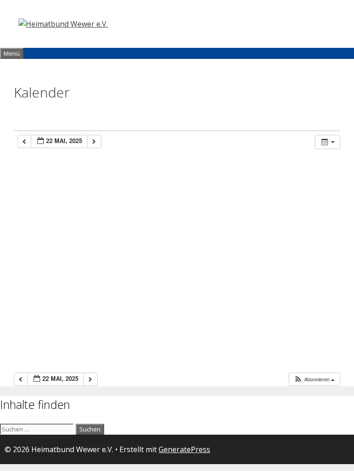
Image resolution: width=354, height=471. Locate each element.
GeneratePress (184, 449)
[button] (314, 379)
